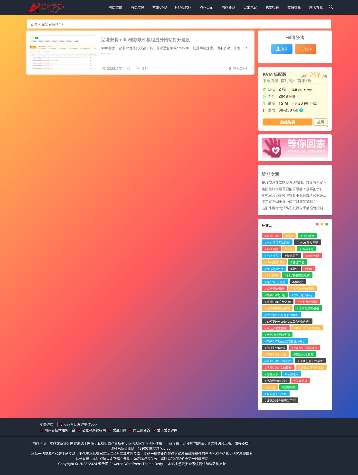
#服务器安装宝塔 (275, 394)
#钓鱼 (309, 269)
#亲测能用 (292, 374)
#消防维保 (307, 236)
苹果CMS (240, 68)
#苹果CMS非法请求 (277, 361)
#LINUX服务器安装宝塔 (280, 400)
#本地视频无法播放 (277, 242)
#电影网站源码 (307, 302)
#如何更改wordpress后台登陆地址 (287, 321)
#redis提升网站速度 (305, 348)
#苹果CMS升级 (274, 295)
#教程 (290, 236)
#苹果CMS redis (275, 354)
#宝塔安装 (289, 387)
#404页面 (271, 249)
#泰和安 (297, 282)
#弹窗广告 (297, 262)
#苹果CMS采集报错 (307, 328)
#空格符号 (271, 255)
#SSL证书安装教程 (297, 275)
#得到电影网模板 (308, 308)
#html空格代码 (274, 262)
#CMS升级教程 (302, 295)
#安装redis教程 (303, 354)
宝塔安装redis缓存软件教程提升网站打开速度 (145, 39)
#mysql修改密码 (307, 242)
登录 (284, 49)
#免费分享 (271, 374)
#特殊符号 (292, 255)
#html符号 (306, 249)
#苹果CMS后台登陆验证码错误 (284, 341)
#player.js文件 (273, 269)
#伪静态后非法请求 (310, 361)
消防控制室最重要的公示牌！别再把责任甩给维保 (299, 189)
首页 (34, 24)
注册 (308, 49)
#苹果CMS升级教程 (277, 302)
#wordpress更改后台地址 (281, 315)
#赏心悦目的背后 (275, 381)
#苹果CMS (271, 236)
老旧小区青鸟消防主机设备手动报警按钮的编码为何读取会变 (308, 208)
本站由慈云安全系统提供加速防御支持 (197, 464)
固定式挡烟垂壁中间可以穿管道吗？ (289, 201)
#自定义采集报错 (275, 328)
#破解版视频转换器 (311, 367)
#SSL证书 (271, 275)
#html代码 (312, 255)
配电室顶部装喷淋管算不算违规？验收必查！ (296, 195)
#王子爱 (269, 387)
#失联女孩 (300, 381)
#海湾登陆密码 (274, 288)
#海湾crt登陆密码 (302, 288)
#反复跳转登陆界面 (277, 334)
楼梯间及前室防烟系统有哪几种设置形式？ (294, 182)
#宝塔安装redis (274, 348)
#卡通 (289, 249)
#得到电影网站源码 (277, 308)
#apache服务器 (274, 282)
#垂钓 (294, 269)
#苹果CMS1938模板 (278, 367)
